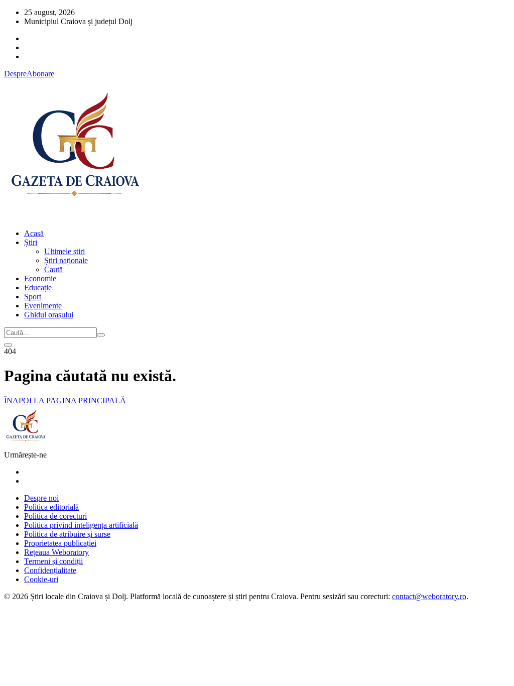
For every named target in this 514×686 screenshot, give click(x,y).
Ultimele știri (64, 251)
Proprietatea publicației (60, 543)
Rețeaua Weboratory (56, 552)
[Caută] (101, 334)
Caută (53, 269)
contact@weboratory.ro (429, 596)
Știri (30, 242)
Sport (32, 296)
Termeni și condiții (53, 561)
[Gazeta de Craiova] (74, 216)
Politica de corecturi (55, 516)
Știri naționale (66, 260)
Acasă (34, 233)
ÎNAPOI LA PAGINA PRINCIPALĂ (65, 400)
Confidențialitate (50, 570)
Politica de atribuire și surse (67, 534)
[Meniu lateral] (8, 345)
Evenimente (43, 305)
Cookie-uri (41, 579)
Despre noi (41, 498)
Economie (40, 278)
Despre (15, 73)
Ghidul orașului (48, 314)
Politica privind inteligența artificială (81, 525)
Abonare (40, 73)
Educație (38, 287)
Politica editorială (51, 507)
